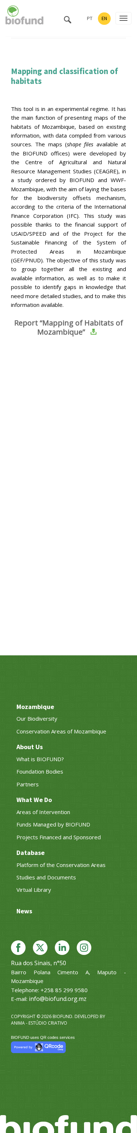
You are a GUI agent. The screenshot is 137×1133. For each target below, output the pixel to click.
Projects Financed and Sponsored (58, 837)
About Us (29, 747)
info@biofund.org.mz (58, 999)
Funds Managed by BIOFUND (53, 824)
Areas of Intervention (43, 812)
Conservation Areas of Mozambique (61, 731)
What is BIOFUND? (40, 759)
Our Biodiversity (36, 718)
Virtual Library (33, 889)
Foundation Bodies (39, 771)
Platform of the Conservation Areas (61, 864)
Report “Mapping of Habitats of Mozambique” (68, 327)
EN (104, 18)
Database (30, 852)
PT (89, 18)
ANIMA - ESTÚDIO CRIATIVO (39, 1023)
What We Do (34, 799)
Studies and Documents (46, 877)
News (24, 911)
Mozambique (35, 706)
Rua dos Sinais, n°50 (38, 963)
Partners (27, 784)
